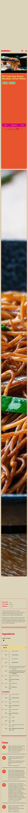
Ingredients (14, 125)
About (5, 125)
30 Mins (11, 604)
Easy (10, 602)
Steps (22, 125)
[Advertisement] (14, 587)
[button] (7, 129)
